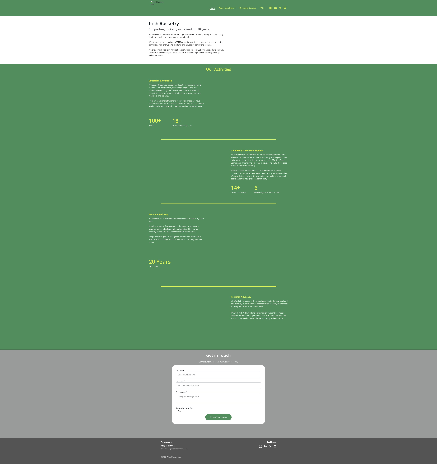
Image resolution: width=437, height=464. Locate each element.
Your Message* (181, 392)
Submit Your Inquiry (218, 417)
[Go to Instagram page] (271, 8)
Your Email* (180, 381)
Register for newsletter (184, 408)
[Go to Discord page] (284, 8)
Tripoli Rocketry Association (169, 50)
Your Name (180, 370)
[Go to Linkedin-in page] (276, 8)
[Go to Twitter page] (281, 8)
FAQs (262, 8)
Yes (179, 411)
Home (212, 8)
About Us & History (227, 8)
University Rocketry (247, 8)
